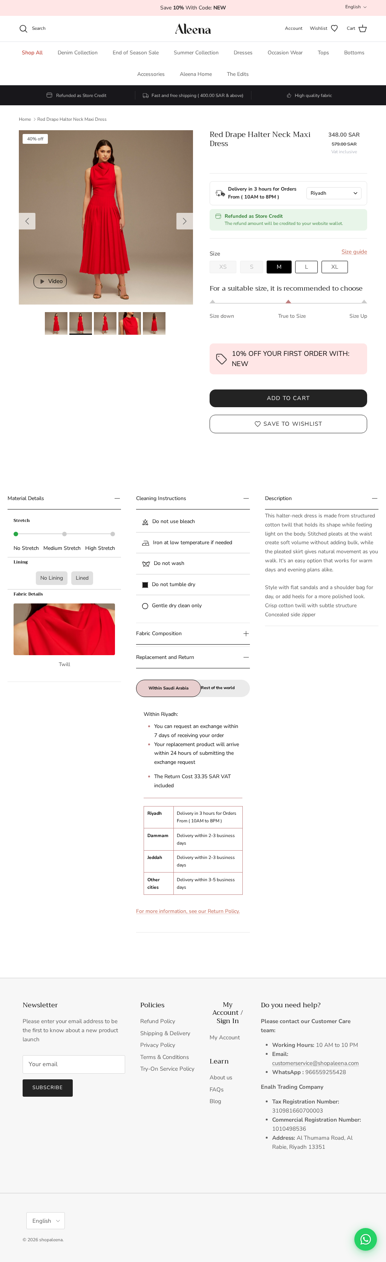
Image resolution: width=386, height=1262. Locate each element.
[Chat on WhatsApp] (365, 1239)
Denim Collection (78, 52)
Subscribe (47, 1087)
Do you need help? (290, 1005)
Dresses (243, 52)
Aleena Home (196, 74)
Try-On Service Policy (167, 1069)
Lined (82, 578)
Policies (152, 1005)
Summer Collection (196, 52)
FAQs (217, 1089)
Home (25, 119)
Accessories (151, 74)
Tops (323, 52)
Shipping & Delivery (165, 1033)
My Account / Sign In (227, 1013)
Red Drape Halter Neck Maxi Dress (72, 119)
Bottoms (354, 52)
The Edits (238, 74)
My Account (225, 1037)
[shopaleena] (193, 28)
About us (221, 1077)
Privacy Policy (157, 1045)
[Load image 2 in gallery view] (106, 217)
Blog (215, 1101)
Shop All (32, 52)
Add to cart (288, 398)
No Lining (51, 578)
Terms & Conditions (164, 1057)
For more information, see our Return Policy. (188, 911)
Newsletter (40, 1005)
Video (55, 281)
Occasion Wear (285, 52)
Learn (219, 1061)
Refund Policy (157, 1021)
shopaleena (51, 1240)
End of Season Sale (136, 52)
